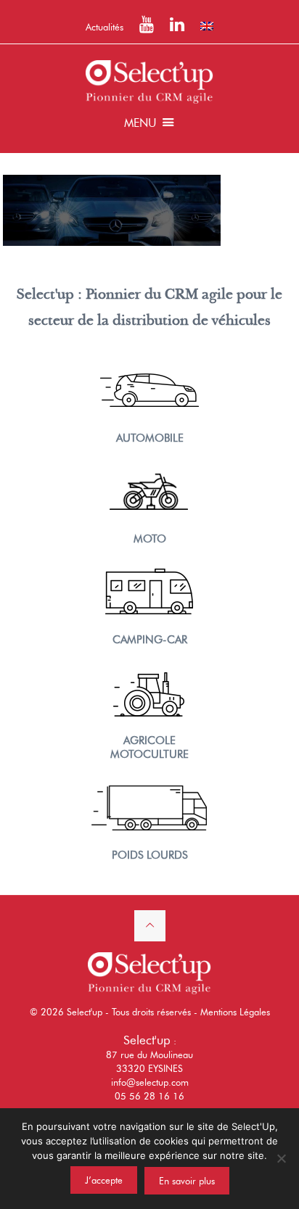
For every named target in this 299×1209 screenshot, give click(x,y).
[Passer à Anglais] (206, 26)
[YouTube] (146, 27)
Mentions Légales (235, 1012)
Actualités (104, 27)
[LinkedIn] (177, 27)
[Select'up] (149, 80)
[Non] (281, 1158)
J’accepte (104, 1180)
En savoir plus (187, 1181)
